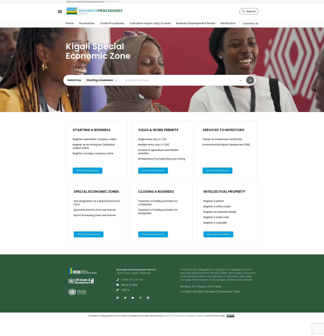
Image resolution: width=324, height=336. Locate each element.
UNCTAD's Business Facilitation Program (185, 315)
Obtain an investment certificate (222, 139)
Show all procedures (87, 170)
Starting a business (92, 130)
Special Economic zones (96, 191)
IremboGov (228, 23)
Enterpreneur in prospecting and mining (161, 158)
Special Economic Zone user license (95, 209)
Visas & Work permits (158, 130)
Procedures (87, 23)
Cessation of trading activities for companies (158, 202)
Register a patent (214, 201)
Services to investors (223, 130)
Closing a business (156, 191)
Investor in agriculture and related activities (158, 151)
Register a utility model (217, 206)
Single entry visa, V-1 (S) (152, 139)
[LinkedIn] (148, 298)
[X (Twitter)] (125, 298)
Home (70, 23)
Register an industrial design (220, 212)
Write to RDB (129, 285)
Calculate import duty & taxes (150, 23)
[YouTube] (133, 298)
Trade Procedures (112, 23)
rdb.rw (125, 290)
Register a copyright (215, 222)
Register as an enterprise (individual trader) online (94, 146)
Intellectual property (224, 191)
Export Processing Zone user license (95, 215)
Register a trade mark (216, 217)
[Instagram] (140, 298)
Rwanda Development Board (195, 23)
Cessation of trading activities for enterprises (158, 211)
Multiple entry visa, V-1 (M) (153, 144)
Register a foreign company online (93, 153)
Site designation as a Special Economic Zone (97, 202)
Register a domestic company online (94, 139)
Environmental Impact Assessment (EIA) (226, 144)
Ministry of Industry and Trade (201, 286)
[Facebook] (117, 298)
